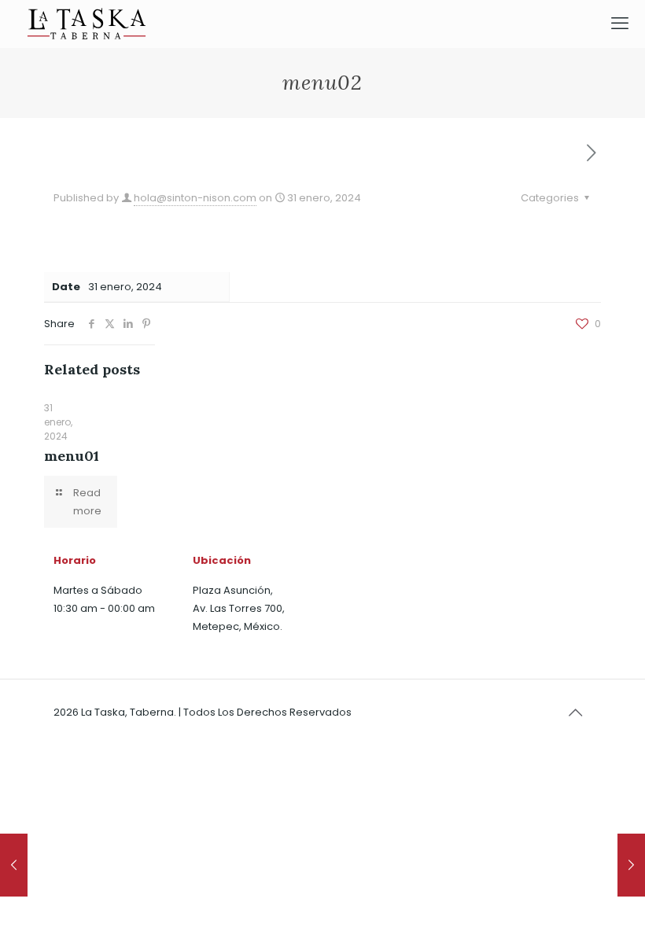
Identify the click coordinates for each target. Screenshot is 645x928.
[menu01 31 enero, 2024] (14, 865)
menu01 (71, 456)
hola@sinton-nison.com (195, 197)
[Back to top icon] (575, 712)
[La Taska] (86, 23)
